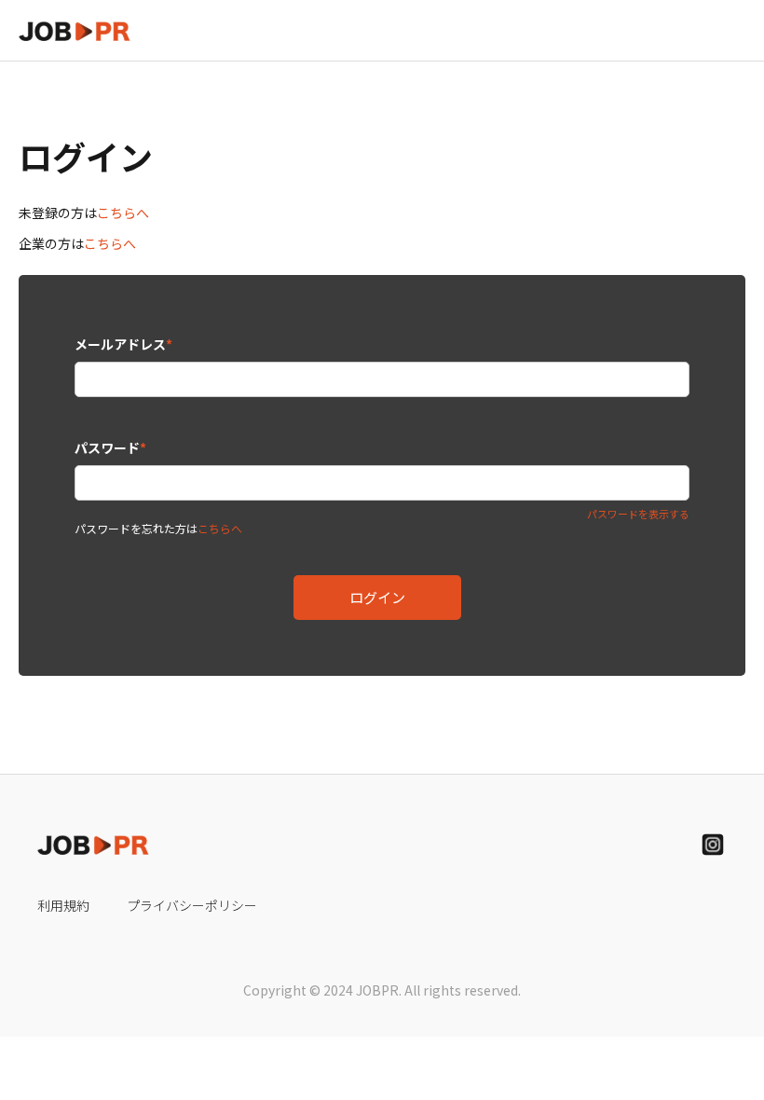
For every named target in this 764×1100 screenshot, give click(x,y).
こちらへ (123, 212)
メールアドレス (123, 344)
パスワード (110, 447)
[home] (74, 30)
